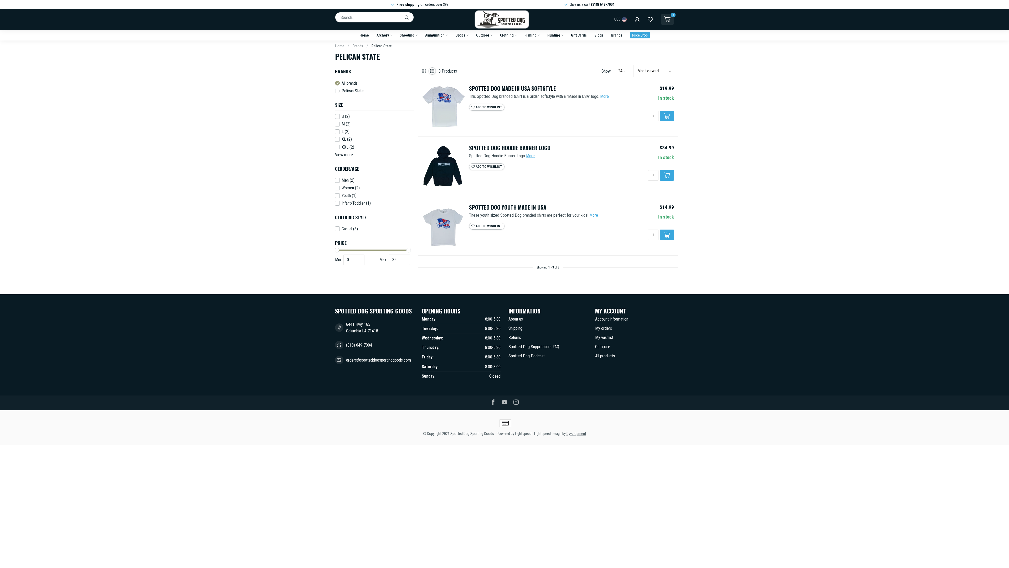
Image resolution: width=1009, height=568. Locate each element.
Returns (514, 337)
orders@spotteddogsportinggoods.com (378, 360)
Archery (383, 35)
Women (351, 188)
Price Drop (640, 35)
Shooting (407, 35)
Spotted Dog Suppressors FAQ (533, 346)
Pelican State (382, 46)
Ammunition (435, 35)
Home (364, 35)
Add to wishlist (488, 107)
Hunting (553, 35)
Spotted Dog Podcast (526, 355)
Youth (349, 195)
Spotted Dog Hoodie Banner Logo (509, 148)
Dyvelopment (576, 434)
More (604, 96)
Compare (602, 346)
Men (348, 180)
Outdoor (482, 35)
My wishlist (604, 337)
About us (515, 319)
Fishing (530, 35)
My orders (603, 328)
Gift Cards (579, 35)
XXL (348, 147)
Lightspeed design (548, 434)
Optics (460, 35)
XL (347, 139)
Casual (350, 229)
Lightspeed (523, 434)
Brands (616, 35)
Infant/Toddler (356, 203)
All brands (350, 83)
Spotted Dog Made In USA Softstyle (512, 88)
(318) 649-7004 (359, 345)
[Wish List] (650, 19)
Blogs (599, 35)
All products (605, 355)
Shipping (515, 328)
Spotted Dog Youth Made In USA (507, 207)
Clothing (507, 35)
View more (344, 154)
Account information (611, 319)
